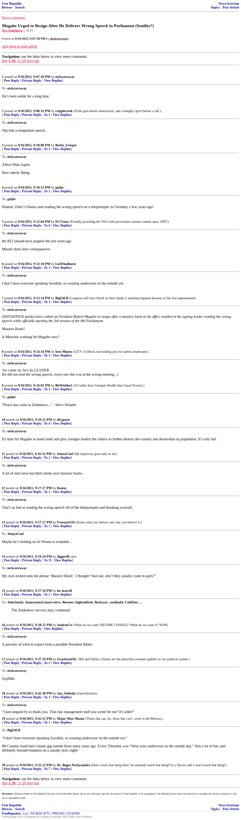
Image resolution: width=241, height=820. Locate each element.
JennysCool (65, 454)
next (30, 61)
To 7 (47, 769)
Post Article (231, 7)
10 (3, 419)
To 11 (48, 560)
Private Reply (31, 80)
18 (3, 693)
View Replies (53, 80)
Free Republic (12, 3)
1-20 (11, 61)
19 (3, 718)
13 (3, 522)
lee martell (64, 591)
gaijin (59, 187)
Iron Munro (63, 351)
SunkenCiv (65, 625)
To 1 (47, 115)
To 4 (47, 225)
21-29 (21, 61)
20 (3, 765)
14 (3, 556)
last (36, 61)
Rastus (61, 488)
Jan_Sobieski (66, 693)
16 (3, 625)
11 (3, 454)
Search (20, 7)
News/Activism (228, 3)
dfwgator (63, 419)
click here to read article (19, 46)
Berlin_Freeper (66, 145)
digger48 (63, 556)
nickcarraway (65, 77)
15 (3, 591)
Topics (215, 7)
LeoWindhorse (65, 264)
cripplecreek (64, 111)
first (5, 61)
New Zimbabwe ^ (13, 30)
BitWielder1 (63, 385)
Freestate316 (66, 522)
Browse (7, 7)
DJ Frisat (62, 221)
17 (3, 659)
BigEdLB (61, 298)
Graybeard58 (66, 659)
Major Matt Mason (70, 718)
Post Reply (11, 80)
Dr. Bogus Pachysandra (73, 765)
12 (3, 488)
